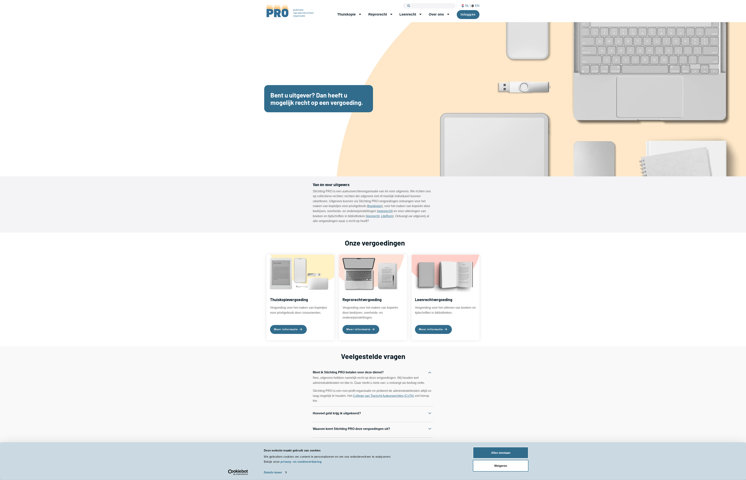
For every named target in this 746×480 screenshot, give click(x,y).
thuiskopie (375, 206)
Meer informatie (286, 329)
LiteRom (387, 216)
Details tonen (273, 472)
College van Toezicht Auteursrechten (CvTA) (383, 395)
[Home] (290, 11)
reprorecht (385, 211)
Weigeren (500, 465)
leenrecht (373, 216)
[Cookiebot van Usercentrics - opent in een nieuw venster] (238, 472)
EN (477, 5)
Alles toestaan (500, 452)
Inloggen (468, 14)
